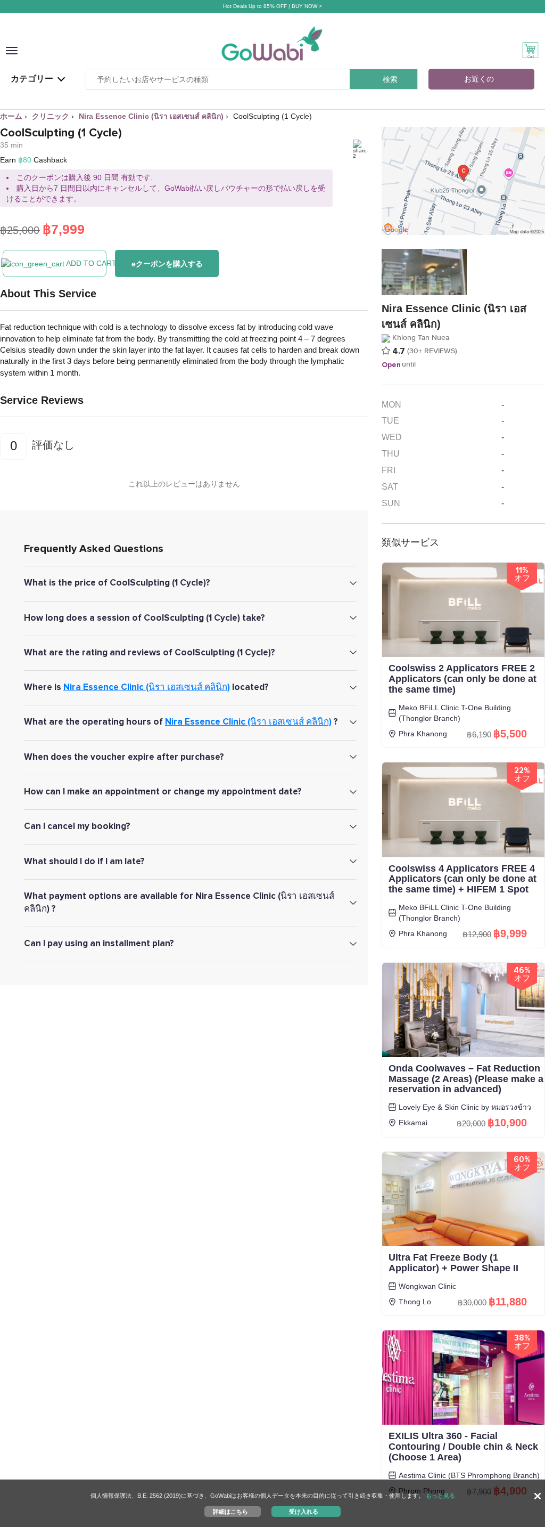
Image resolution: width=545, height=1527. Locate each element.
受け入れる (303, 1511)
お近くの (479, 79)
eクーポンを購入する (167, 263)
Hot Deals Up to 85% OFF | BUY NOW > (272, 6)
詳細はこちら (230, 1511)
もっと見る (440, 1495)
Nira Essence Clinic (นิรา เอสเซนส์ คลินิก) (146, 687)
